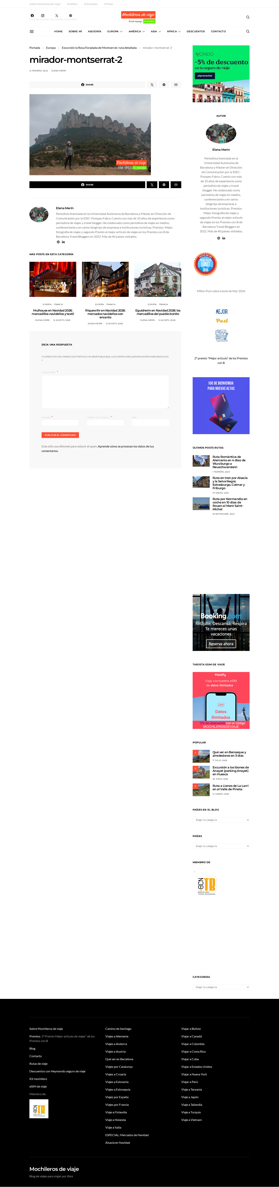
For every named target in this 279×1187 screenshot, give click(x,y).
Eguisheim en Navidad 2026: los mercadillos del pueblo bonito (157, 312)
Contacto (218, 31)
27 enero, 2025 (221, 493)
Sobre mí (75, 31)
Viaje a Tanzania (191, 1089)
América (135, 31)
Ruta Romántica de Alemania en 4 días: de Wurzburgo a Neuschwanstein (229, 462)
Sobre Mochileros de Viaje (45, 4)
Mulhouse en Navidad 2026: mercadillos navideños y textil (53, 312)
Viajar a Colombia (192, 1044)
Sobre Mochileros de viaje (46, 1028)
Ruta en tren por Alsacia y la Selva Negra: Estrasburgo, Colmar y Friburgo (230, 483)
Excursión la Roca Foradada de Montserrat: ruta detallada (99, 47)
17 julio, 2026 (220, 760)
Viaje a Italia (113, 1127)
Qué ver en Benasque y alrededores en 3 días (229, 753)
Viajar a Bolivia (191, 1028)
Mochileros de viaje (54, 1169)
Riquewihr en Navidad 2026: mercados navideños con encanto (105, 314)
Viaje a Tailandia (191, 1104)
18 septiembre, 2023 (224, 514)
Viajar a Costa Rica (193, 1051)
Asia (154, 31)
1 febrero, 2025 (221, 472)
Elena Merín (58, 70)
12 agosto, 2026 (61, 320)
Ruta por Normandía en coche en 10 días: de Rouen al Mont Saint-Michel (230, 504)
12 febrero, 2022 (38, 70)
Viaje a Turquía (191, 1112)
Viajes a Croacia (115, 1074)
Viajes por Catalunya (118, 1066)
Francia (58, 304)
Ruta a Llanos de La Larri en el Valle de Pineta (230, 787)
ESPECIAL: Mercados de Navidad (127, 1135)
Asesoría (94, 31)
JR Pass (108, 4)
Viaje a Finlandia (116, 1112)
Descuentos (196, 31)
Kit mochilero (38, 1079)
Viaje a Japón (190, 1097)
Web (134, 417)
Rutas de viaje (38, 1063)
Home (58, 31)
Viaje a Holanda (115, 1120)
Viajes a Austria (115, 1051)
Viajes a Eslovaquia (117, 1089)
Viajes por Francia (117, 1104)
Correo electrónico (99, 417)
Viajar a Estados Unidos (196, 1066)
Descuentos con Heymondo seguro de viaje (57, 1071)
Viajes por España (116, 1097)
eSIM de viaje (38, 1086)
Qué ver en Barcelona (119, 1059)
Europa (113, 31)
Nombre (47, 417)
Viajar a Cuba (190, 1059)
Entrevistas (90, 4)
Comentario (49, 372)
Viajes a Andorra (116, 1044)
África (172, 31)
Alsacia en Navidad (117, 1142)
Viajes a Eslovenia (116, 1082)
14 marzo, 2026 (221, 794)
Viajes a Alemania (116, 1036)
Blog (32, 1048)
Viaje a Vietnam (191, 1120)
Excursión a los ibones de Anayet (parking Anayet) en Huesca (231, 771)
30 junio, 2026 (220, 779)
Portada (34, 47)
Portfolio (72, 4)
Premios (34, 1036)
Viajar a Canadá (191, 1036)
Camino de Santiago (118, 1028)
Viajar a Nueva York (194, 1074)
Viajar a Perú (189, 1082)
